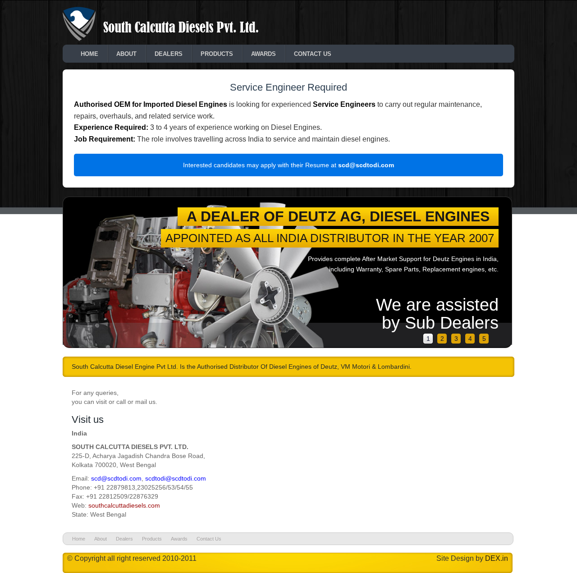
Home (89, 53)
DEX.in (496, 558)
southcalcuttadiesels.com (124, 505)
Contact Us (312, 53)
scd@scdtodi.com (366, 165)
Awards (263, 53)
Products (217, 53)
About (126, 53)
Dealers (169, 53)
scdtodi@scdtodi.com (175, 478)
